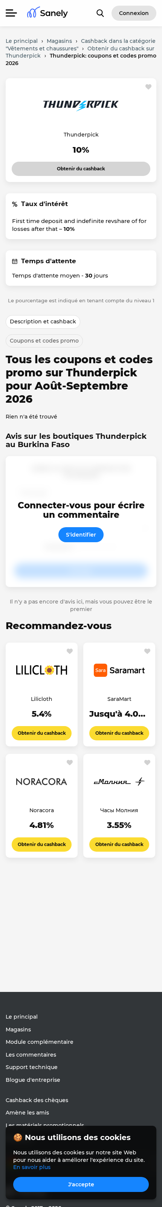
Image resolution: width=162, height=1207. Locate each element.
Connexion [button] (134, 13)
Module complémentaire (39, 1042)
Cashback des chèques (37, 1100)
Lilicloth (41, 699)
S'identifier (81, 534)
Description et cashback (43, 321)
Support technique (32, 1067)
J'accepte (81, 1184)
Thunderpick (81, 134)
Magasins (18, 1029)
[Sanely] (47, 13)
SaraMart (119, 699)
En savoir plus (31, 1167)
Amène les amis (27, 1112)
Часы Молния (119, 810)
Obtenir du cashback (76, 166)
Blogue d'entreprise (33, 1080)
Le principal (22, 1016)
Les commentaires (31, 1054)
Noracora (41, 810)
